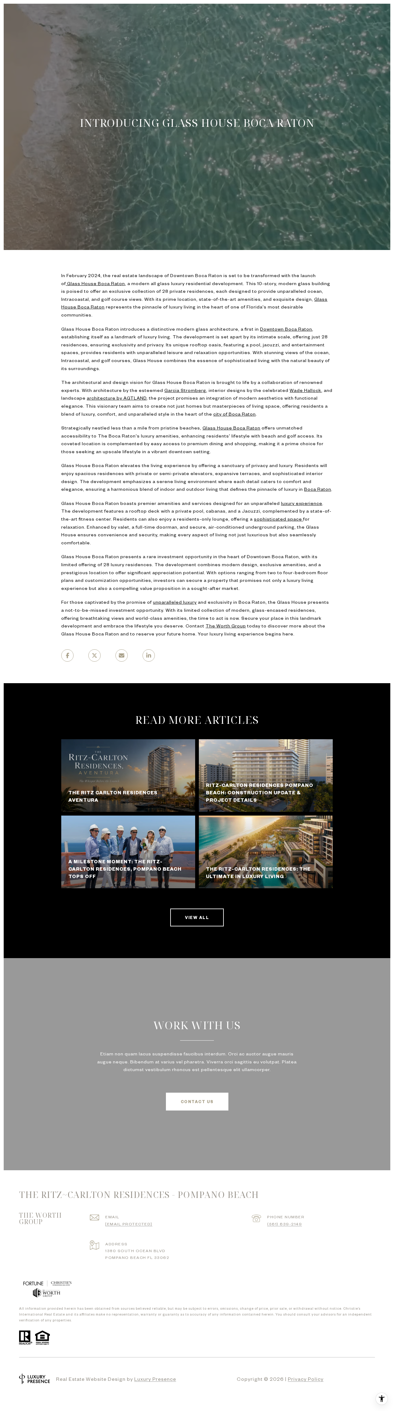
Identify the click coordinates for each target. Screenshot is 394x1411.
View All (197, 917)
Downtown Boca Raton (286, 329)
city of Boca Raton (234, 414)
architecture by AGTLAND (117, 398)
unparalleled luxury (175, 602)
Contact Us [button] (197, 1101)
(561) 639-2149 (284, 1223)
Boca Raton (317, 489)
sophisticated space (278, 519)
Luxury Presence (155, 1379)
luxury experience (301, 503)
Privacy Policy (306, 1379)
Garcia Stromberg (185, 390)
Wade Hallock (305, 390)
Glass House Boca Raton (231, 427)
